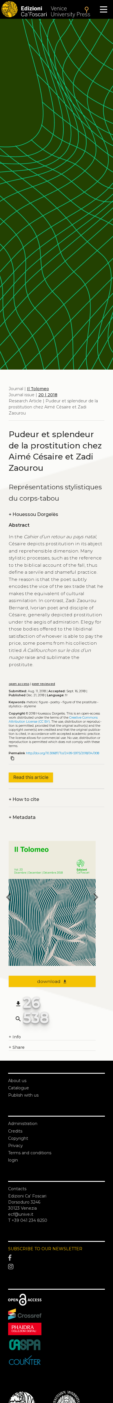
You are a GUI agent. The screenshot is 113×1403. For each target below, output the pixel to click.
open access (19, 684)
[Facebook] (56, 1257)
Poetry (55, 702)
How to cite (24, 799)
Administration (22, 1123)
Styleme (30, 706)
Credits (15, 1131)
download (52, 981)
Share (17, 1047)
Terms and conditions (29, 1152)
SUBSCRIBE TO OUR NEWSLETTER (45, 1248)
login (13, 1160)
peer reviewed (43, 684)
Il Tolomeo (38, 388)
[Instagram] (56, 1267)
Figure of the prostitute (79, 702)
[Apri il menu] (103, 9)
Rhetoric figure (37, 702)
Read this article (30, 777)
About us (17, 1080)
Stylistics (15, 706)
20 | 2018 (47, 394)
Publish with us (23, 1095)
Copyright (18, 1138)
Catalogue (18, 1088)
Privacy (15, 1145)
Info (15, 1036)
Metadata (22, 817)
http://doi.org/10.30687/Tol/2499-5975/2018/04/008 (62, 753)
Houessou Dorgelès (33, 514)
